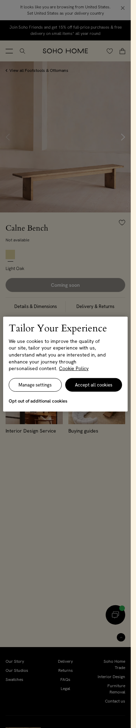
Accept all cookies (93, 385)
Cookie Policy (74, 368)
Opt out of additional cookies (38, 401)
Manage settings (35, 385)
